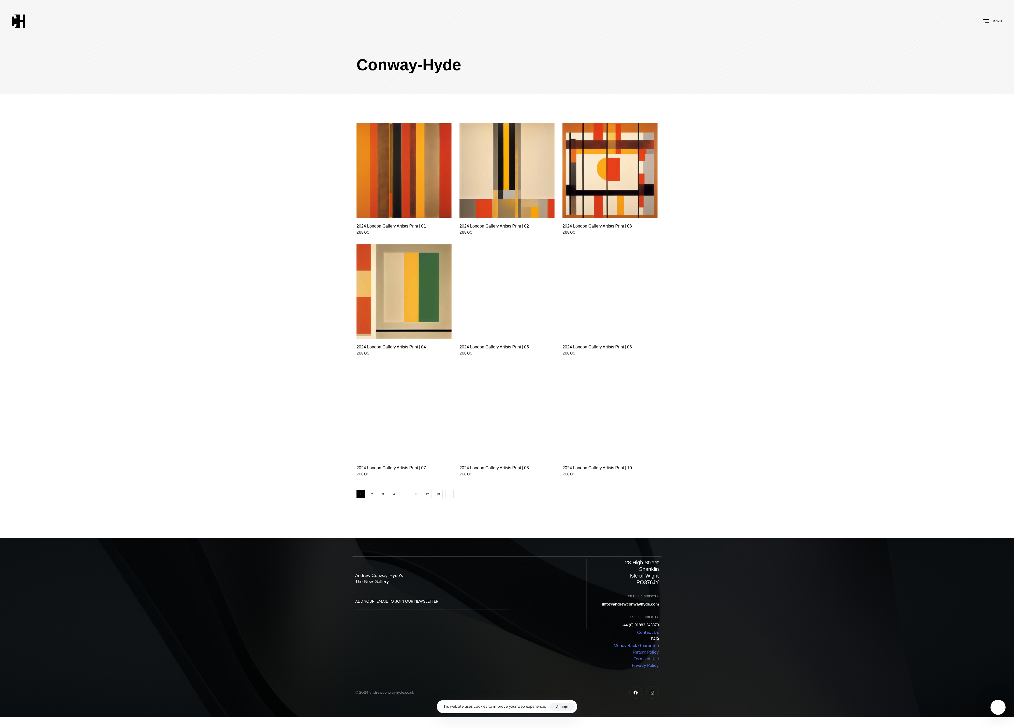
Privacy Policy (645, 665)
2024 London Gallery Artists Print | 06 (597, 347)
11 (416, 494)
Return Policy (646, 652)
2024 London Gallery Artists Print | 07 (391, 468)
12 (427, 494)
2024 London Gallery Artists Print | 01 (391, 226)
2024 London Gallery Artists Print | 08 (494, 468)
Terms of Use (646, 659)
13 (438, 494)
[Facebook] (635, 692)
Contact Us (648, 632)
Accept (562, 706)
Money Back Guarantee (636, 646)
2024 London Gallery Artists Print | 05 (494, 347)
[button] (404, 209)
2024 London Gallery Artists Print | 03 (597, 226)
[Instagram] (652, 692)
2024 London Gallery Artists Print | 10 (597, 468)
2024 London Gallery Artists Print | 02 (494, 226)
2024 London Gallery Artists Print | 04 (391, 347)
